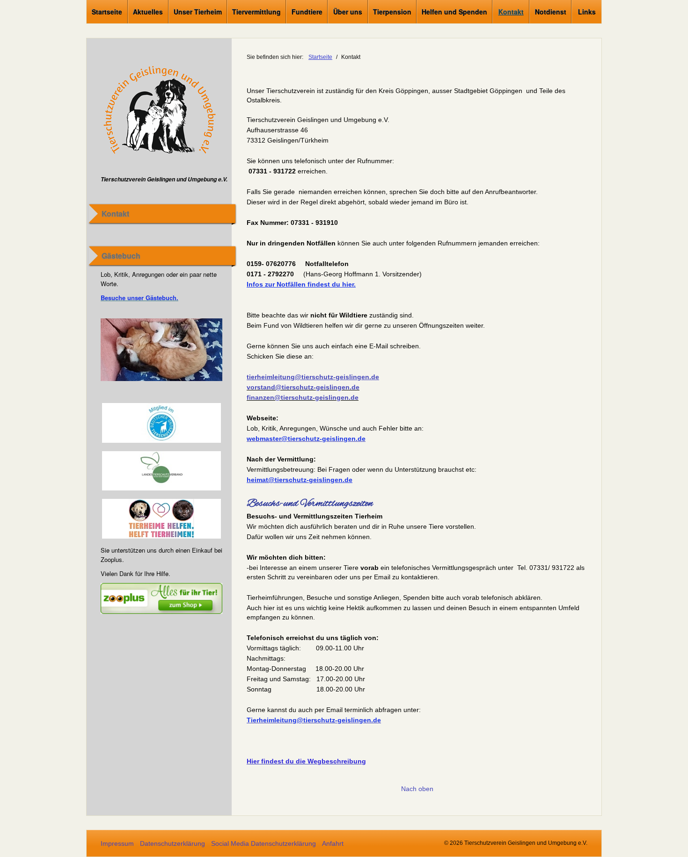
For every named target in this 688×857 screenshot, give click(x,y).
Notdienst (550, 11)
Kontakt (511, 11)
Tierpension (392, 11)
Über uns (347, 11)
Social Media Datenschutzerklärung (263, 843)
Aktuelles (148, 11)
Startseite (107, 11)
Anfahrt (333, 843)
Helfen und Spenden (454, 11)
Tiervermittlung (256, 11)
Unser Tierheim (198, 11)
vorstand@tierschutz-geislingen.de (303, 387)
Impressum (117, 843)
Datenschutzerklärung (172, 843)
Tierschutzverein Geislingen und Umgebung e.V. (164, 179)
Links (587, 11)
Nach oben (417, 788)
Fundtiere (307, 11)
